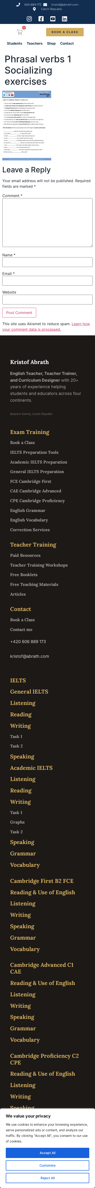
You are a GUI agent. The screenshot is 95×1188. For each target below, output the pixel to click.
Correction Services (30, 529)
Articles (18, 594)
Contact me (21, 629)
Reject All (48, 1178)
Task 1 (16, 736)
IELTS (18, 680)
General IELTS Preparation (37, 471)
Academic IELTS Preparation (38, 462)
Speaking (22, 756)
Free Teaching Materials (34, 584)
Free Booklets (24, 574)
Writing (20, 725)
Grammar (23, 853)
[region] (47, 1148)
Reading (20, 714)
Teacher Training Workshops (39, 565)
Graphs (17, 822)
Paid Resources (25, 555)
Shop (51, 43)
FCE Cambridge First (30, 481)
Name (8, 255)
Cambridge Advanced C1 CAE (42, 968)
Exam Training (29, 432)
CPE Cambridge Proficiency (37, 500)
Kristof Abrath (29, 362)
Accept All (47, 1153)
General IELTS (29, 691)
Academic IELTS (31, 767)
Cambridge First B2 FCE (42, 880)
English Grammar (27, 510)
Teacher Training (33, 544)
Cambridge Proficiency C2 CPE (44, 1059)
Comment (12, 195)
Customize (47, 1165)
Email (8, 273)
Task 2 (16, 746)
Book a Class (22, 442)
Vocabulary (25, 864)
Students (14, 43)
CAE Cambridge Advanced (35, 491)
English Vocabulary (29, 520)
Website (9, 292)
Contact (67, 43)
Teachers (34, 43)
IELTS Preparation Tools (34, 452)
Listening (22, 703)
